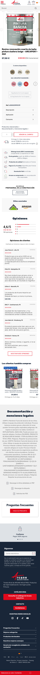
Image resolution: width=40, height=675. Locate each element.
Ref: (7, 105)
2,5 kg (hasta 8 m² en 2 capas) (19, 96)
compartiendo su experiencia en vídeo (22, 152)
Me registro (33, 553)
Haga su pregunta (20, 511)
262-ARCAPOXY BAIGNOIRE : (20, 78)
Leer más (8, 299)
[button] (38, 29)
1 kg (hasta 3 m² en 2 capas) (20, 93)
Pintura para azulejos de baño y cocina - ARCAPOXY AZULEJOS (13, 391)
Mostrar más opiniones (20, 354)
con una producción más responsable (22, 176)
